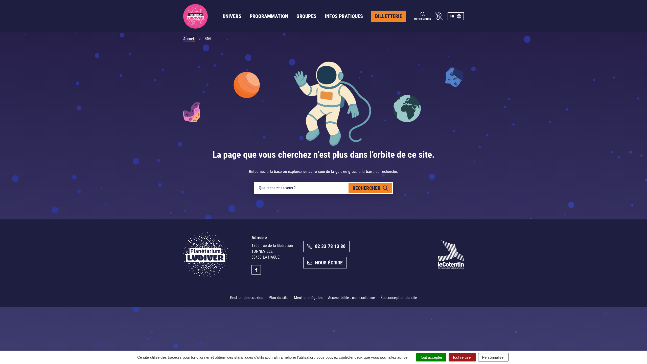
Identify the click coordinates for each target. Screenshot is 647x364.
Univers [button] (232, 16)
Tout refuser (462, 357)
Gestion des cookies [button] (246, 297)
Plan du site (278, 297)
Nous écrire (329, 263)
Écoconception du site (399, 297)
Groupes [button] (306, 16)
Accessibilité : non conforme (351, 297)
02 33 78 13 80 (330, 246)
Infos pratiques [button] (344, 16)
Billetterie (388, 16)
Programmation (269, 16)
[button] (633, 350)
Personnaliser (493, 357)
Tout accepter (431, 357)
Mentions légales (308, 297)
